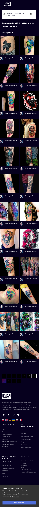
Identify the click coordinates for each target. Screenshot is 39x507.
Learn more (15, 497)
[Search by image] (31, 14)
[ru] (17, 420)
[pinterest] (18, 414)
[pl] (3, 420)
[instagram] (13, 414)
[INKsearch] (7, 4)
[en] (6, 420)
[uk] (13, 420)
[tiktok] (4, 414)
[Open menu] (35, 4)
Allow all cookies (19, 502)
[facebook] (8, 414)
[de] (10, 420)
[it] (21, 420)
